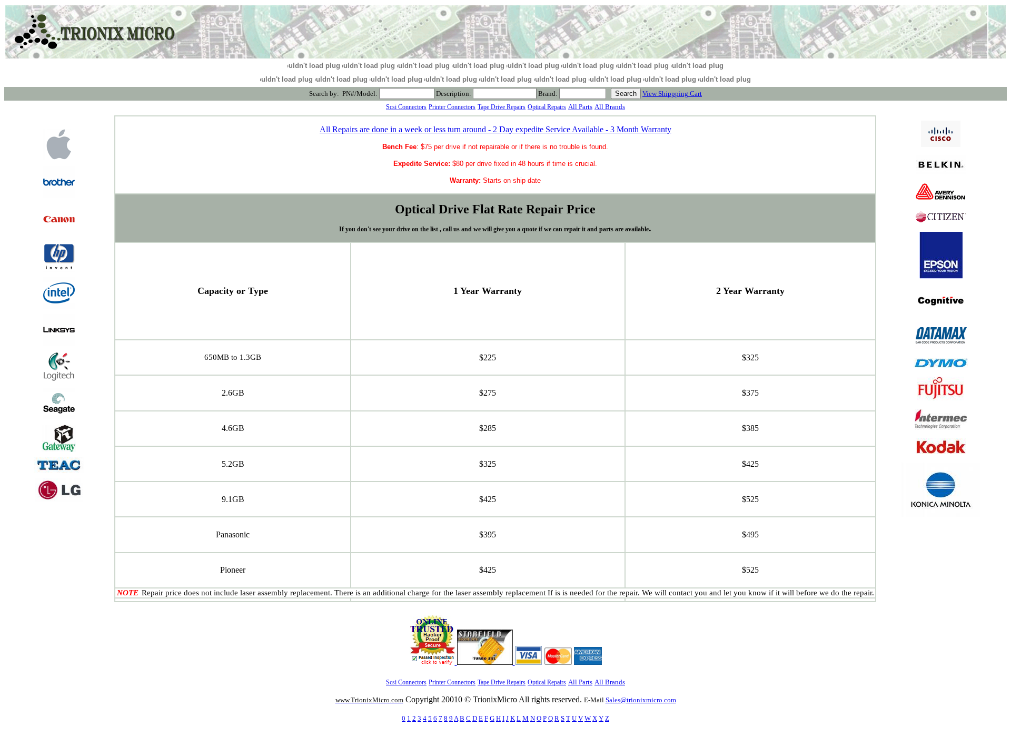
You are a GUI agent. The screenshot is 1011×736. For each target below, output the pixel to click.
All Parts (580, 107)
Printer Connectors (452, 107)
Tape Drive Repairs (502, 107)
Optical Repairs (547, 107)
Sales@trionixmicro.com (641, 700)
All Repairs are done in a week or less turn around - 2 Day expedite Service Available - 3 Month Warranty (495, 129)
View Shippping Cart (672, 93)
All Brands (609, 107)
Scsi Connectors (406, 107)
